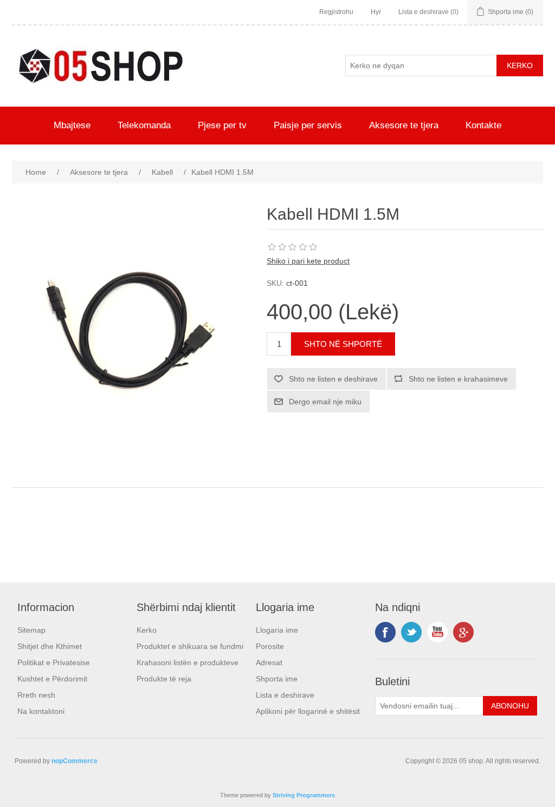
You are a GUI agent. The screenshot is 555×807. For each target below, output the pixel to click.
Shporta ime (277, 678)
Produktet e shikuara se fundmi (190, 646)
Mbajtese (72, 125)
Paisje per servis (308, 125)
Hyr (376, 12)
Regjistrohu (336, 12)
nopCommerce (74, 761)
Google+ (463, 632)
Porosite (270, 646)
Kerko (147, 630)
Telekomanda (144, 125)
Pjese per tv (222, 125)
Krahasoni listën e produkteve (187, 662)
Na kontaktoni (40, 711)
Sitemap (31, 630)
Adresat (269, 662)
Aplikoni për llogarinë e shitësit (308, 711)
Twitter (411, 632)
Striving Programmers (304, 795)
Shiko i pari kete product (308, 261)
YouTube (437, 632)
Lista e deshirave (285, 695)
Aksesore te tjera (403, 125)
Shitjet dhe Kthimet (49, 646)
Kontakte (483, 125)
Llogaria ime (277, 630)
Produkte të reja (164, 678)
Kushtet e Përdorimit (52, 678)
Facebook (385, 632)
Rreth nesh (36, 695)
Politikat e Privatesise (53, 662)
